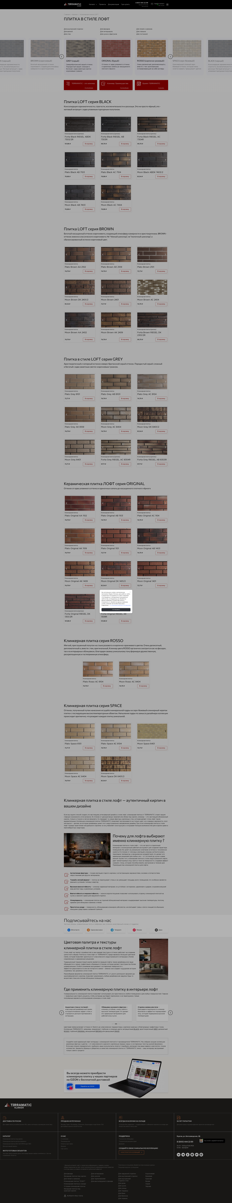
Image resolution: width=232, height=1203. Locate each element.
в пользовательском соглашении (120, 605)
